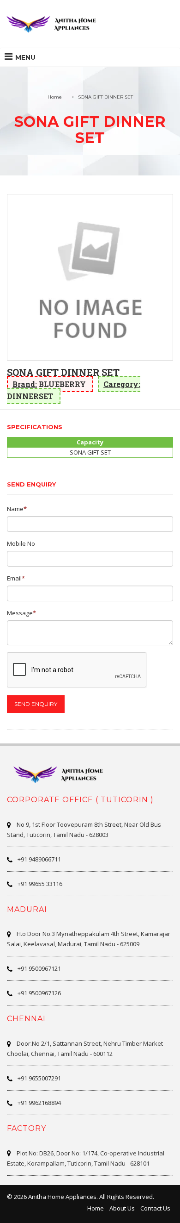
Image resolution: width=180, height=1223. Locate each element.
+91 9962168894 (39, 1102)
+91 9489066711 (39, 859)
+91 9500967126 (39, 993)
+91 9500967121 (39, 968)
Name (15, 509)
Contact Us (155, 1208)
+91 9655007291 (39, 1078)
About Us (122, 1208)
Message (20, 613)
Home (55, 97)
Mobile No (21, 543)
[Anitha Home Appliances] (55, 24)
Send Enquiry (35, 703)
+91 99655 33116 (40, 884)
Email (14, 578)
